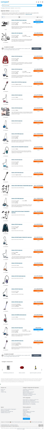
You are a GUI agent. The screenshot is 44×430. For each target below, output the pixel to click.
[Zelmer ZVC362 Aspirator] (6, 266)
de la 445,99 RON (38, 237)
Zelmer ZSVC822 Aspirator (17, 301)
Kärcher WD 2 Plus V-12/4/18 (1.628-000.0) (31, 401)
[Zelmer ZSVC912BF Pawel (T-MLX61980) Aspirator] (6, 189)
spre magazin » (38, 21)
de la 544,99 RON (38, 108)
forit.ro (38, 331)
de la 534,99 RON (38, 263)
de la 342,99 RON (38, 250)
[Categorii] (36, 2)
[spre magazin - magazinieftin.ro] (6, 23)
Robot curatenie (22, 372)
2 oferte (38, 59)
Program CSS (25, 414)
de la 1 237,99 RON (38, 185)
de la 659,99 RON (38, 314)
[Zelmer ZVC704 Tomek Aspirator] (6, 279)
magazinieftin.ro (38, 23)
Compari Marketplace (27, 412)
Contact (2, 390)
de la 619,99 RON (38, 146)
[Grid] (21, 17)
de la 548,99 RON (38, 224)
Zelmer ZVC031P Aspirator (17, 289)
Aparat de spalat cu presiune (35, 372)
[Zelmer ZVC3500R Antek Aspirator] (6, 318)
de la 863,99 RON (38, 340)
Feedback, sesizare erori (5, 412)
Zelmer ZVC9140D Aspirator (17, 133)
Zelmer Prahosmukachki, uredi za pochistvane (20, 421)
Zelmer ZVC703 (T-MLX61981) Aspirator (20, 146)
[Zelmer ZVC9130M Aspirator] (6, 202)
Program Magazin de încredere (29, 411)
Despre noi (3, 389)
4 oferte (38, 85)
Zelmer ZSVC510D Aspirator (17, 172)
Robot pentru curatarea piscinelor (29, 394)
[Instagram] (42, 425)
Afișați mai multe (28, 14)
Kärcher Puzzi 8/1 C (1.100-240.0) (29, 404)
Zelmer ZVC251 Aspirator (17, 250)
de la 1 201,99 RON (38, 211)
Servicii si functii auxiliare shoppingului (8, 409)
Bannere (24, 413)
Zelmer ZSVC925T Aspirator (17, 340)
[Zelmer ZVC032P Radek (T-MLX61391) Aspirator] (6, 241)
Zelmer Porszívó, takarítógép (36, 421)
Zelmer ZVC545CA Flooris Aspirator (19, 20)
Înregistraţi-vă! (26, 418)
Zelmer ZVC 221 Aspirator (17, 33)
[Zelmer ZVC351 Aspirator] (6, 124)
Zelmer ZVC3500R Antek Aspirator (19, 314)
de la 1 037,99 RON (38, 302)
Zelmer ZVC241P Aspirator (17, 327)
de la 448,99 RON (38, 289)
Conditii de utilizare (14, 424)
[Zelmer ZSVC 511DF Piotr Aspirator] (6, 85)
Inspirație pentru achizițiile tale (7, 411)
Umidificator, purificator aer (8, 372)
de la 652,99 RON (38, 82)
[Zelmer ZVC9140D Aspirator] (6, 137)
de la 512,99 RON (38, 120)
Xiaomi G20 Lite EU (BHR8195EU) (29, 400)
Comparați (38, 34)
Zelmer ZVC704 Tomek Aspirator (18, 276)
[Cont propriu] (42, 2)
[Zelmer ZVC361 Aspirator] (6, 228)
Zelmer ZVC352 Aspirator (17, 108)
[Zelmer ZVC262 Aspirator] (6, 163)
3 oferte (38, 98)
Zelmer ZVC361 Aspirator (17, 224)
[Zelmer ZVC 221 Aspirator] (6, 36)
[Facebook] (40, 425)
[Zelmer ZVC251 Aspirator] (6, 253)
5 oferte (38, 36)
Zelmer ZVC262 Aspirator (17, 159)
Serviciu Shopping (26, 416)
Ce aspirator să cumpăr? (9, 47)
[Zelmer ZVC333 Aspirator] (6, 72)
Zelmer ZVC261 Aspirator (17, 95)
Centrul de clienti (26, 409)
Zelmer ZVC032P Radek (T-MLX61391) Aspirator (22, 237)
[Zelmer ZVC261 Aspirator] (6, 98)
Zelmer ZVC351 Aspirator (17, 120)
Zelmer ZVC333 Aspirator (17, 69)
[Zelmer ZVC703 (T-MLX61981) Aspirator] (6, 150)
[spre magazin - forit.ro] (6, 331)
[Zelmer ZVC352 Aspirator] (6, 111)
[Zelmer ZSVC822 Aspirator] (6, 305)
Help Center (25, 410)
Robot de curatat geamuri (28, 393)
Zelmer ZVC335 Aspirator (17, 56)
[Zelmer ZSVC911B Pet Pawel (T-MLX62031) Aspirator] (6, 215)
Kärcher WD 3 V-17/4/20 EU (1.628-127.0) (30, 399)
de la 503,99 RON (38, 56)
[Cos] (40, 2)
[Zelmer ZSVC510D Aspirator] (6, 176)
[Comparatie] (38, 2)
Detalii (6, 29)
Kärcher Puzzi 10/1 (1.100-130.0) (29, 403)
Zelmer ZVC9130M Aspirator (18, 198)
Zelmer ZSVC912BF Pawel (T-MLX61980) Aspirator (22, 185)
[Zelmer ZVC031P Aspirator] (6, 292)
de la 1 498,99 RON (38, 198)
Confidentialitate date (5, 424)
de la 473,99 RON (38, 159)
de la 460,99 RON (38, 69)
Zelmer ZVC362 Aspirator (17, 263)
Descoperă (36, 48)
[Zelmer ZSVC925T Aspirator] (6, 344)
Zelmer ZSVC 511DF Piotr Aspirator (19, 82)
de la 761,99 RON (38, 276)
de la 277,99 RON (38, 95)
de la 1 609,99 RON (38, 133)
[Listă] (19, 17)
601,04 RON (38, 20)
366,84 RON (38, 327)
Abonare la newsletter (5, 410)
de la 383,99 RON (38, 33)
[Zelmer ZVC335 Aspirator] (6, 60)
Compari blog (3, 391)
